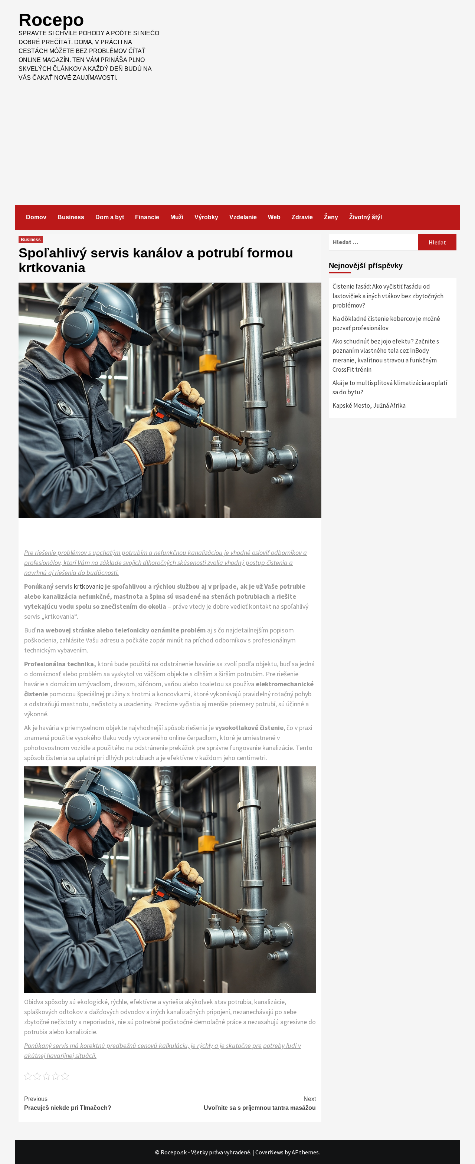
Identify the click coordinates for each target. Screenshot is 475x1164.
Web (274, 217)
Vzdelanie (243, 217)
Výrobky (206, 217)
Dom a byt (109, 217)
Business (71, 217)
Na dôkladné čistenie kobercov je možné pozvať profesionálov (386, 323)
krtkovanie (89, 586)
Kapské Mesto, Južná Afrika (369, 405)
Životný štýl (365, 217)
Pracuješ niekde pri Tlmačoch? (67, 1103)
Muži (176, 217)
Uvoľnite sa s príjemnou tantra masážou (260, 1103)
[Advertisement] (237, 138)
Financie (147, 217)
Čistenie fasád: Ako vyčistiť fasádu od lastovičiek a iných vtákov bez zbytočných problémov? (387, 295)
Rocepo (51, 20)
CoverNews (269, 1152)
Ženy (331, 217)
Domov (36, 217)
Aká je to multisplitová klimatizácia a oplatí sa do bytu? (390, 388)
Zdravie (302, 217)
